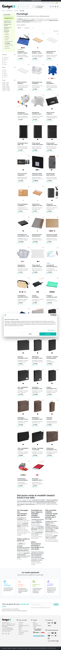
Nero (5, 70)
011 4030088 (39, 7)
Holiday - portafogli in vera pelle (37, 449)
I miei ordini (21, 632)
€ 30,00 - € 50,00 (6, 88)
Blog (48, 2)
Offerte (34, 627)
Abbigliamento (8, 18)
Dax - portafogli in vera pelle (23, 388)
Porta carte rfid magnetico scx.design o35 (22, 174)
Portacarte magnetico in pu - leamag (51, 204)
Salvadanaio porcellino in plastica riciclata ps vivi (23, 265)
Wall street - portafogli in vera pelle (37, 357)
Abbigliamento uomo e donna (7, 21)
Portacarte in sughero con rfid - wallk (37, 204)
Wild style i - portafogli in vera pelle (23, 418)
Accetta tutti (47, 333)
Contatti (52, 2)
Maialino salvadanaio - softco (50, 82)
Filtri (20, 27)
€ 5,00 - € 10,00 (5, 86)
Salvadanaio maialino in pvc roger (36, 113)
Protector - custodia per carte (51, 296)
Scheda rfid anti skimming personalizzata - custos (51, 52)
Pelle (6, 64)
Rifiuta (30, 333)
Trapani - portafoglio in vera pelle (51, 388)
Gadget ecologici (37, 625)
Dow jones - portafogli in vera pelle (37, 388)
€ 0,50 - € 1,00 (5, 83)
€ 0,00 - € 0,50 (5, 82)
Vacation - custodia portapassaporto (52, 357)
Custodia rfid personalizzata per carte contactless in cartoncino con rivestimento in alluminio (51, 265)
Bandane (7, 38)
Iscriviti (56, 604)
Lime (5, 77)
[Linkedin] (8, 633)
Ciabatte (7, 34)
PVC (5, 62)
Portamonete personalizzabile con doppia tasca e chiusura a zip (23, 479)
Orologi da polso (9, 44)
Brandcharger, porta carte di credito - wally (50, 174)
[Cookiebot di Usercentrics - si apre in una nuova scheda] (51, 315)
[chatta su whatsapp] (59, 648)
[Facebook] (3, 633)
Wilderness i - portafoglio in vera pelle (51, 449)
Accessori (6, 31)
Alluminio (7, 57)
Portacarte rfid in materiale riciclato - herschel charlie (37, 174)
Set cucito (7, 48)
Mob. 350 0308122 (6, 631)
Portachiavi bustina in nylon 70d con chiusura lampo (23, 52)
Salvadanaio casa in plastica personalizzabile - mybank (37, 82)
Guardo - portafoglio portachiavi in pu (37, 296)
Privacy (20, 628)
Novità (34, 622)
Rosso (6, 73)
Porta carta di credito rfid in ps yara (37, 265)
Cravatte (7, 46)
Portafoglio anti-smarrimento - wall (23, 235)
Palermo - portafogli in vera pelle (23, 357)
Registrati (21, 634)
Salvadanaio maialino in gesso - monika (23, 113)
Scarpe (6, 32)
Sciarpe (6, 36)
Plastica (6, 59)
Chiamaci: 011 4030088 (7, 629)
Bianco (6, 75)
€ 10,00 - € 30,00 (6, 87)
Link (49, 607)
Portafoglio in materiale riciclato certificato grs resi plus (23, 296)
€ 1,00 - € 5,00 (5, 85)
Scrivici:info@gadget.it (7, 628)
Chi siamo (44, 2)
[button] (29, 28)
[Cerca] (18, 6)
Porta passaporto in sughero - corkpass (23, 204)
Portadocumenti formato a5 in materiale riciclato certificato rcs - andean (37, 235)
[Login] (50, 6)
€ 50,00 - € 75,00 (6, 90)
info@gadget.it (40, 6)
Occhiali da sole (8, 41)
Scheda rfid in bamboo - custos (37, 52)
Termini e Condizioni (23, 631)
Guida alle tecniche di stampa (24, 626)
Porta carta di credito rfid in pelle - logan (52, 143)
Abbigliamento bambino (7, 28)
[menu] (58, 6)
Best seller (35, 624)
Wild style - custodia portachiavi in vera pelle (51, 418)
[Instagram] (6, 633)
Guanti (6, 39)
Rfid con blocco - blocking (22, 82)
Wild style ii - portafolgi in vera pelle (37, 418)
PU (5, 60)
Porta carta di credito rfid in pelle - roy (37, 143)
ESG (57, 2)
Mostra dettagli (51, 330)
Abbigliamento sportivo (7, 25)
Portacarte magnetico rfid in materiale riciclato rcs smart (37, 479)
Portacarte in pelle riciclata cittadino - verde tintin (51, 235)
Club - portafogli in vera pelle (23, 449)
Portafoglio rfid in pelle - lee (23, 143)
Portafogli (7, 43)
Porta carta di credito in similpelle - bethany (50, 113)
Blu (5, 71)
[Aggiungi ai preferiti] (29, 34)
